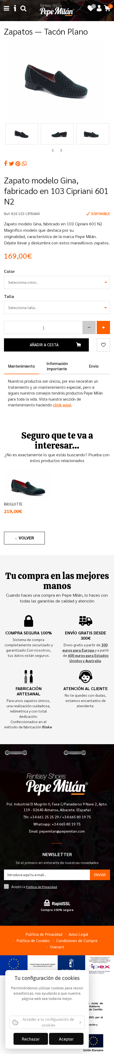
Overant (57, 946)
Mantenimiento (21, 365)
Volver (26, 537)
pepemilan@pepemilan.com (62, 831)
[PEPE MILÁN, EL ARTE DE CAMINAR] (57, 9)
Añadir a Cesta (44, 344)
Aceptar (66, 1039)
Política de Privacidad (41, 887)
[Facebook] (5, 163)
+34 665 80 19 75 (76, 816)
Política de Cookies (33, 940)
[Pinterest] (17, 163)
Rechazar (31, 1039)
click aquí (62, 404)
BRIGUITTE (13, 503)
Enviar (100, 874)
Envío (94, 365)
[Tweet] (11, 163)
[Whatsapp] (24, 163)
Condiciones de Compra (76, 940)
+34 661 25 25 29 (45, 816)
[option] (57, 79)
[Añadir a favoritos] (103, 345)
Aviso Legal (78, 934)
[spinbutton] (57, 327)
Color (9, 271)
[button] (89, 327)
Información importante (57, 366)
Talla (9, 296)
